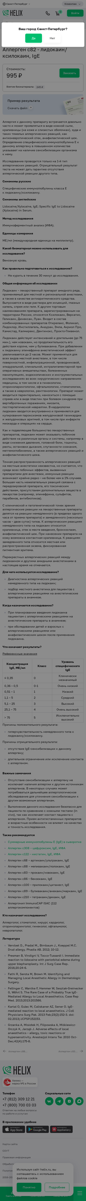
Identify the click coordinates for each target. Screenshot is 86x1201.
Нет (52, 38)
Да (33, 38)
